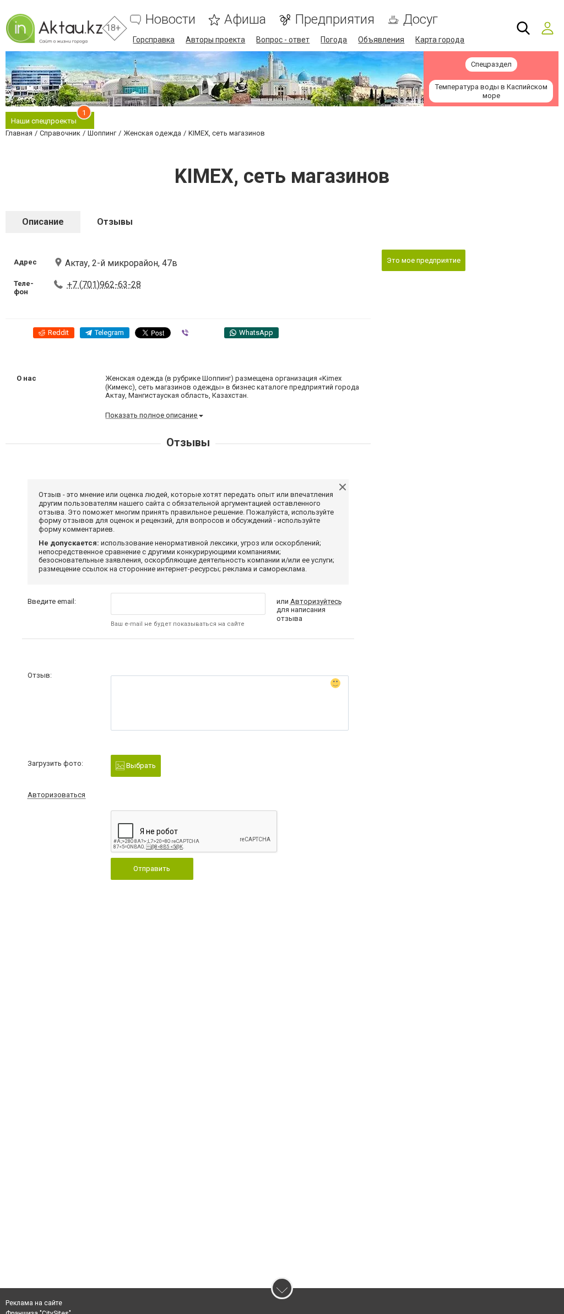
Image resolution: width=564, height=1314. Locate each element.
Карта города (439, 39)
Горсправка (154, 39)
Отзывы (115, 222)
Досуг (420, 19)
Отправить (151, 868)
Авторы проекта (215, 39)
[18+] (54, 28)
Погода (334, 39)
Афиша (245, 19)
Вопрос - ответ (283, 39)
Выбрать (140, 765)
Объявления (381, 39)
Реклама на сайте (34, 1303)
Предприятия (335, 19)
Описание (43, 222)
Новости (170, 19)
